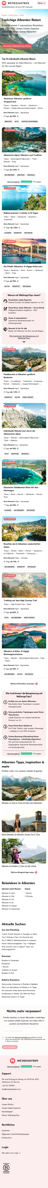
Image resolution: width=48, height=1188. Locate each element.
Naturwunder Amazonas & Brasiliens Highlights (20, 984)
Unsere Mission (8, 1104)
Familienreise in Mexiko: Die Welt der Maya (18, 994)
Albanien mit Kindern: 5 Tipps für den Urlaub (19, 866)
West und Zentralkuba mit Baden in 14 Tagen (19, 987)
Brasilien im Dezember (10, 961)
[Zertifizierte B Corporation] (24, 1168)
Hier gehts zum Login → (11, 1153)
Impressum (6, 1131)
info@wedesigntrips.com (11, 1089)
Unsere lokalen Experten (11, 1108)
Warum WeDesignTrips (10, 1115)
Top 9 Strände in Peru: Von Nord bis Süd (17, 937)
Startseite (4, 15)
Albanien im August (9, 906)
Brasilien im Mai (8, 973)
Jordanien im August (9, 970)
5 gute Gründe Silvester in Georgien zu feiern (19, 934)
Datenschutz (7, 1138)
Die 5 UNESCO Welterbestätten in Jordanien (19, 940)
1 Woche (21, 15)
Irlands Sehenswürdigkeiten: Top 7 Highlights (19, 944)
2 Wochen (29, 896)
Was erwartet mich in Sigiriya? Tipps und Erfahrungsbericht (17, 948)
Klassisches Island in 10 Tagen (13, 997)
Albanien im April (8, 893)
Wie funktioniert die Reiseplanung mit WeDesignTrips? (24, 337)
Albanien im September (11, 909)
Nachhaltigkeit (7, 1112)
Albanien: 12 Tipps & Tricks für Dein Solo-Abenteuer (22, 803)
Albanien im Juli (7, 903)
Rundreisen (6, 964)
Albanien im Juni (8, 899)
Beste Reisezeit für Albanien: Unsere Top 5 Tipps (21, 834)
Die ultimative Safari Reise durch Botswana (18, 991)
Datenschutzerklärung (22, 1037)
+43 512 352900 (8, 1086)
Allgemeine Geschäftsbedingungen (15, 1134)
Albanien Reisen (13, 15)
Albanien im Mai (8, 896)
